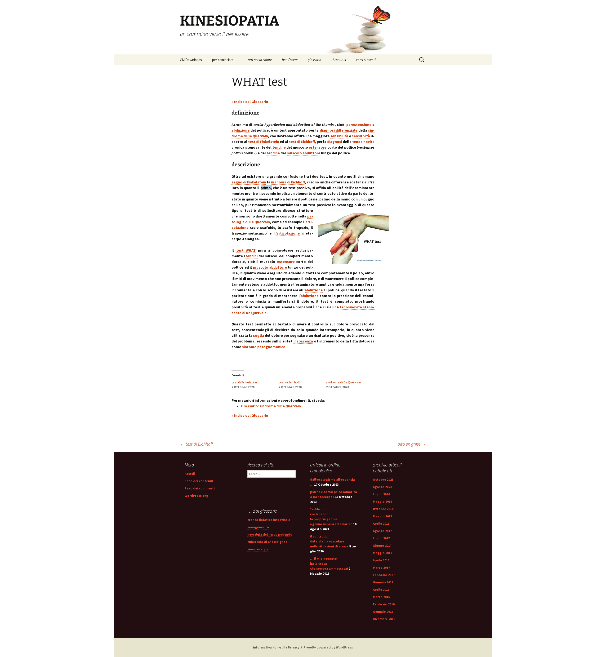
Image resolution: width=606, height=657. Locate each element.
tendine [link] (279, 147)
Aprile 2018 (381, 523)
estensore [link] (317, 147)
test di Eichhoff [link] (302, 141)
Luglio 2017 (381, 538)
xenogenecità (258, 527)
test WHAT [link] (246, 250)
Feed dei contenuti (199, 481)
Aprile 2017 (381, 560)
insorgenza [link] (303, 341)
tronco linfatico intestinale (268, 520)
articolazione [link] (288, 233)
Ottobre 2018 (383, 509)
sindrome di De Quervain (343, 382)
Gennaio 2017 (383, 582)
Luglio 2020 (381, 494)
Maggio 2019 (382, 501)
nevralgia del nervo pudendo (269, 534)
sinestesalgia (257, 549)
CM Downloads (191, 60)
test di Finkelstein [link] (263, 141)
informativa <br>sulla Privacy (276, 647)
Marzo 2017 (381, 567)
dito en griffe (411, 444)
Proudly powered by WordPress (328, 647)
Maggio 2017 (382, 553)
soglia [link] (258, 335)
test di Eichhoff (289, 382)
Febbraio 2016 (384, 604)
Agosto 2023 (382, 487)
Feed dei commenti (200, 488)
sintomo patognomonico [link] (263, 346)
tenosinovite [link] (363, 141)
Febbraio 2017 (384, 575)
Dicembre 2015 (384, 619)
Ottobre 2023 (383, 479)
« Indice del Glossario (250, 101)
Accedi (190, 473)
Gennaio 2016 (383, 611)
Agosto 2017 (382, 531)
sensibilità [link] (339, 135)
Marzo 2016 (381, 597)
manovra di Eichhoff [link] (288, 182)
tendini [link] (251, 255)
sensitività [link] (361, 135)
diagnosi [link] (334, 141)
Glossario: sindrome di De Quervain (271, 406)
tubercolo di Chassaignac (267, 542)
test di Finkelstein (244, 382)
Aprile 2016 (381, 589)
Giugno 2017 (382, 545)
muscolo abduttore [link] (303, 153)
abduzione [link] (241, 130)
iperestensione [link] (358, 124)
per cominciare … (225, 60)
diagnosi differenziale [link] (338, 130)
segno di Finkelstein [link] (249, 182)
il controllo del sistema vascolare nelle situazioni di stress (329, 541)
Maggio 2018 (382, 516)
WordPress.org (196, 495)
